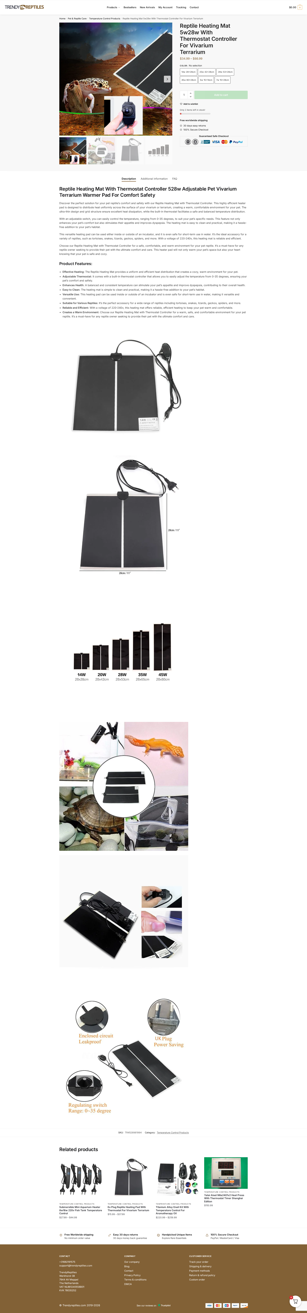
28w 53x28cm (225, 72)
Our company (132, 1261)
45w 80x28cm (188, 80)
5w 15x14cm (206, 80)
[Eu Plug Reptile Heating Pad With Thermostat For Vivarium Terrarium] (129, 1179)
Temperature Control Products (104, 18)
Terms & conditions (135, 1279)
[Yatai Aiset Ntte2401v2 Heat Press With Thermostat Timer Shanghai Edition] (226, 1173)
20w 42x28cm (207, 72)
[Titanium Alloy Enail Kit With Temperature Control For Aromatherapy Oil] (177, 1179)
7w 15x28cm (222, 80)
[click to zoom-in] (115, 79)
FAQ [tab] (174, 178)
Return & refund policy (202, 1275)
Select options (81, 1223)
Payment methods (199, 1270)
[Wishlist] (98, 1162)
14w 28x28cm (188, 72)
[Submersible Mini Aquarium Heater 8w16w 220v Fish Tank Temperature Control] (81, 1179)
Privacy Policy (132, 1275)
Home (62, 18)
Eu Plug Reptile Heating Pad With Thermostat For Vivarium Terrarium (128, 1209)
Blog (126, 1266)
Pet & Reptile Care (77, 18)
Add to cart (221, 95)
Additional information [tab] (154, 178)
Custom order (197, 1279)
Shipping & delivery (200, 1266)
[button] (167, 79)
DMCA (128, 1284)
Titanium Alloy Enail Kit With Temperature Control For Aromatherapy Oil (172, 1210)
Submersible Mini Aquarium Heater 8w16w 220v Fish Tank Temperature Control (80, 1210)
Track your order (198, 1261)
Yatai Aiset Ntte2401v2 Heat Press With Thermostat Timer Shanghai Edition (224, 1198)
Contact (128, 1270)
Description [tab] (129, 178)
